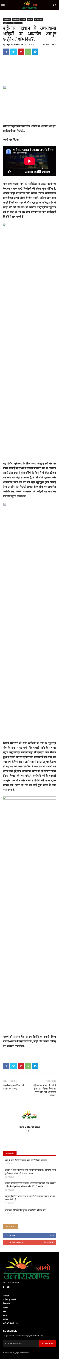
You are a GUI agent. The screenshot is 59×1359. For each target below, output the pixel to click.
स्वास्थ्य (19, 23)
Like (52, 1235)
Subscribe (49, 1242)
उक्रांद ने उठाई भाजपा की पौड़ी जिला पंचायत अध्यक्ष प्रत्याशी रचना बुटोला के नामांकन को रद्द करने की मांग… (30, 1172)
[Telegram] (35, 52)
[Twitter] (13, 52)
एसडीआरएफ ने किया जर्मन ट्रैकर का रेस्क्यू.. (14, 1087)
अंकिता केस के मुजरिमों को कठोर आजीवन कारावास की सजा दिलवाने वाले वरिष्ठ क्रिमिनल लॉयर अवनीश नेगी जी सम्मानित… (30, 1185)
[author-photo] (29, 1122)
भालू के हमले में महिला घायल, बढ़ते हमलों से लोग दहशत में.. (26, 1160)
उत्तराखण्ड (7, 19)
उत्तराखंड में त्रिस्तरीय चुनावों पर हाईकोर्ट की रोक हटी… (26, 1210)
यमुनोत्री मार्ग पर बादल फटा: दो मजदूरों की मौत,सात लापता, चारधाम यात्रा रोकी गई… (30, 1198)
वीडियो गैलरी (38, 19)
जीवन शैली (16, 19)
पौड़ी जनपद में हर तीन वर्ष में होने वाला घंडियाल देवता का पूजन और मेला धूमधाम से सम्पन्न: (44, 1090)
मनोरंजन (30, 19)
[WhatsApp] (28, 52)
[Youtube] (8, 1287)
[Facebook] (6, 52)
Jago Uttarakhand (14, 44)
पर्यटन (23, 19)
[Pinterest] (21, 52)
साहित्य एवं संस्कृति (9, 23)
